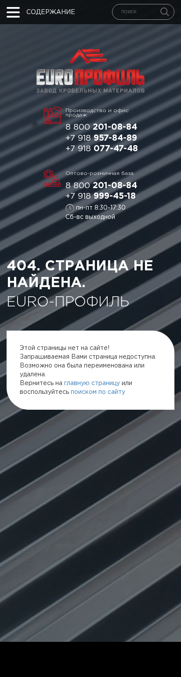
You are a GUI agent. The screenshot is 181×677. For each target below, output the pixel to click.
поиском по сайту (98, 392)
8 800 (101, 127)
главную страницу (92, 383)
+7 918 (101, 138)
